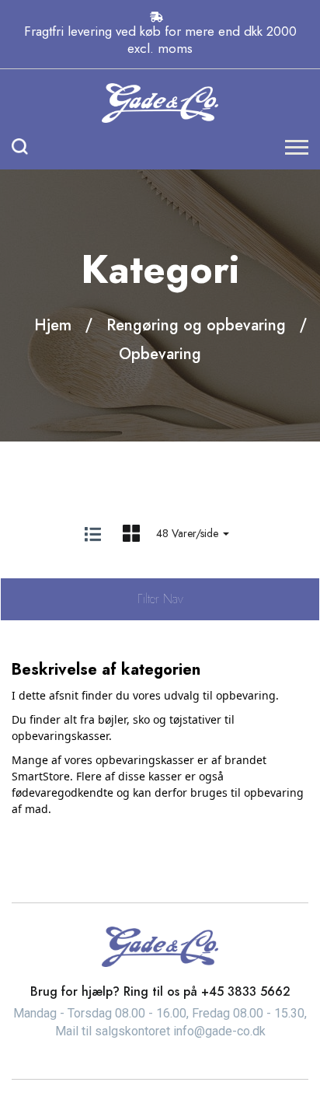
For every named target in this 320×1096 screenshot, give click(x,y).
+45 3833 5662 (245, 991)
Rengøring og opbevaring (196, 325)
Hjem (52, 325)
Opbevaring (160, 354)
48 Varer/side (188, 533)
